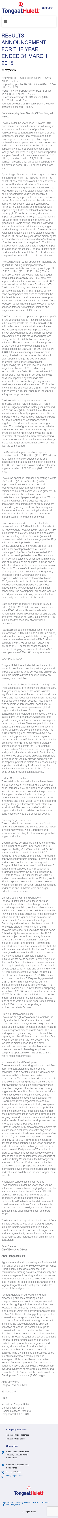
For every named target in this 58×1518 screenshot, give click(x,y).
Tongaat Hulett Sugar (15, 1439)
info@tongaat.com (14, 1476)
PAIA (35, 1503)
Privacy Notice (23, 1503)
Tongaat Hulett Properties (17, 1435)
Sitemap (45, 1503)
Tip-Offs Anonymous (11, 1505)
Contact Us (47, 8)
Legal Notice (7, 1503)
